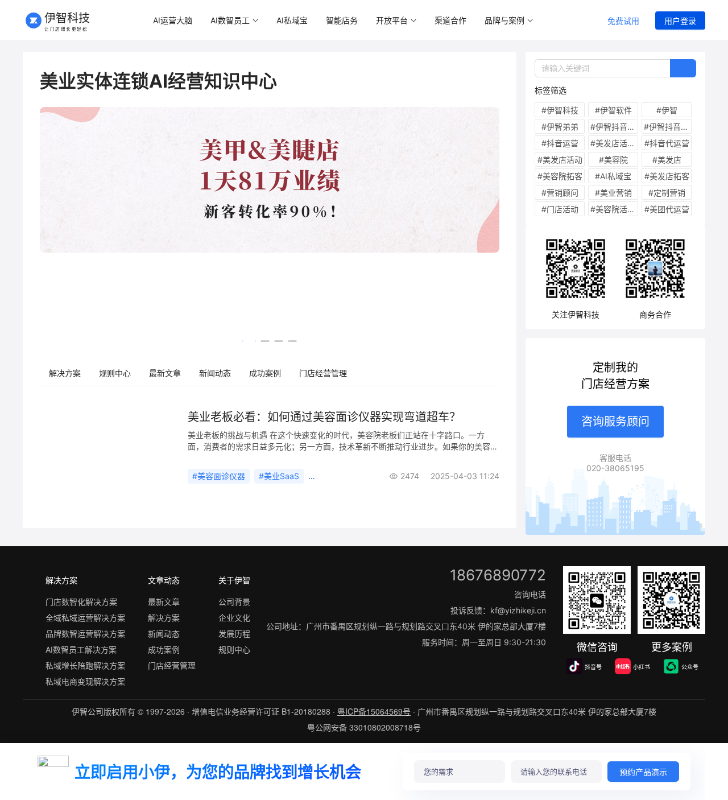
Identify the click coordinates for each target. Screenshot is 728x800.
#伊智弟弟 (559, 126)
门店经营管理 (323, 373)
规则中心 (115, 373)
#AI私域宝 (613, 176)
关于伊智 (234, 580)
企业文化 (234, 617)
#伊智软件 (613, 110)
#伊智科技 (559, 110)
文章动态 (164, 580)
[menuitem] (172, 20)
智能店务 (342, 20)
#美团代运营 (666, 209)
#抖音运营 (559, 143)
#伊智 (666, 110)
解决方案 (65, 373)
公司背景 (234, 602)
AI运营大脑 (172, 20)
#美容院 (613, 159)
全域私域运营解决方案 (85, 617)
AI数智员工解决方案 (81, 649)
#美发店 (666, 159)
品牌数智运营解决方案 (85, 633)
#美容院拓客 (559, 176)
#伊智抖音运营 (614, 126)
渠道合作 (450, 20)
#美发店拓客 (666, 176)
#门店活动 (559, 209)
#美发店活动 (559, 159)
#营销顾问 (559, 192)
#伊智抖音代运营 (668, 126)
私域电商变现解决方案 (85, 681)
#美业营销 (613, 192)
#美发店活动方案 (614, 143)
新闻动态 (215, 373)
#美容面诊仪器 (218, 476)
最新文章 (165, 373)
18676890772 (498, 575)
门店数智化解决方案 (81, 602)
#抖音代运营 (666, 143)
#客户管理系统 (339, 476)
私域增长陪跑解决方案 (85, 665)
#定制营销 (666, 192)
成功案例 (265, 373)
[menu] (365, 20)
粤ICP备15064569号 (374, 711)
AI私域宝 (292, 20)
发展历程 (234, 633)
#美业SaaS (279, 476)
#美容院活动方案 (614, 209)
